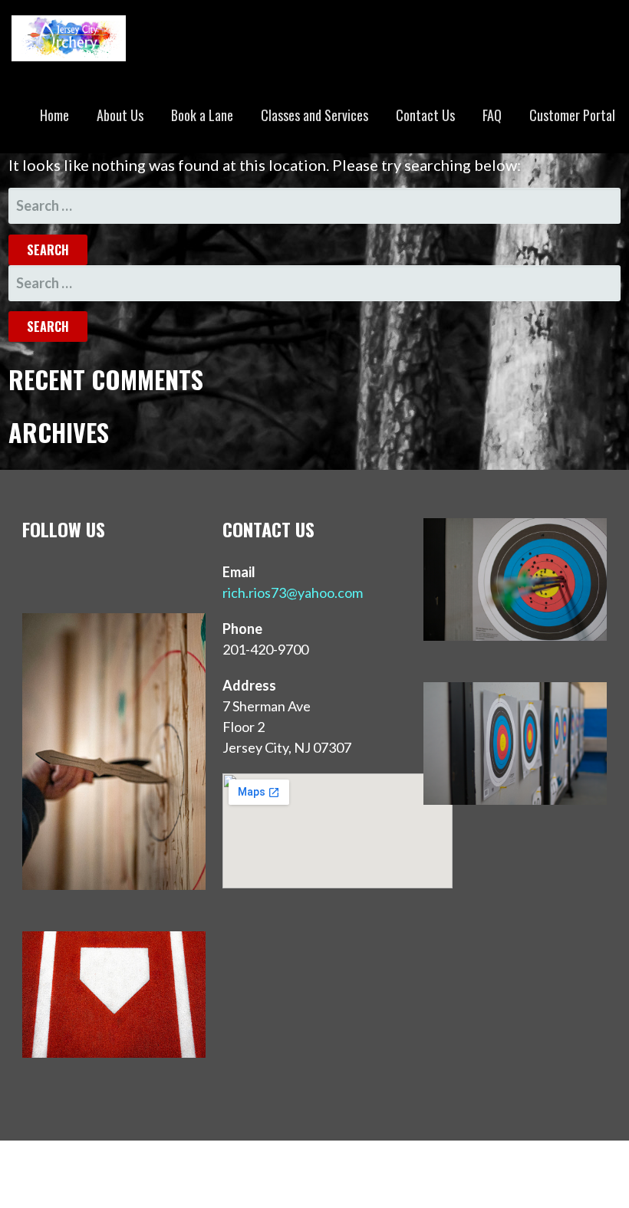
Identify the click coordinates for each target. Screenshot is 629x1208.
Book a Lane (202, 115)
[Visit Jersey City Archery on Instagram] (64, 571)
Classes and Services (314, 115)
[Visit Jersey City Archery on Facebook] (96, 571)
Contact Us (425, 115)
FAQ (492, 115)
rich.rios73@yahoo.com (292, 592)
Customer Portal (572, 115)
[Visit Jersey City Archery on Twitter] (33, 571)
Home (54, 115)
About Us (120, 115)
